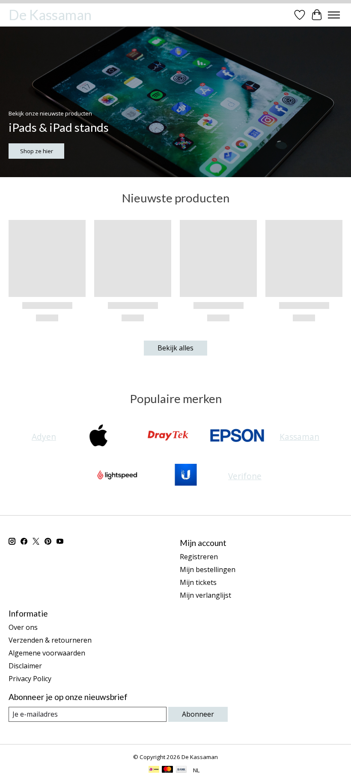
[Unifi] (186, 476)
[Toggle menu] (333, 15)
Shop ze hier (36, 151)
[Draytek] (168, 436)
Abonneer (198, 714)
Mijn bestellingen (207, 569)
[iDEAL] (154, 770)
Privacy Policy (30, 678)
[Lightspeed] (116, 476)
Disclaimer (25, 665)
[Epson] (237, 436)
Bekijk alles (175, 348)
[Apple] (98, 436)
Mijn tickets (198, 582)
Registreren (199, 556)
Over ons (23, 627)
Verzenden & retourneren (50, 640)
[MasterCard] (167, 770)
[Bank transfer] (181, 770)
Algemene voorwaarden (47, 653)
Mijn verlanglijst (205, 595)
